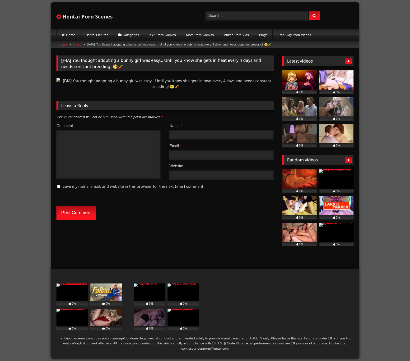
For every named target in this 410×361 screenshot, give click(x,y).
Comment (64, 126)
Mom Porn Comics (200, 35)
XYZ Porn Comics (162, 35)
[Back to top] (395, 347)
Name (175, 126)
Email (175, 146)
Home (70, 35)
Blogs (263, 35)
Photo (77, 44)
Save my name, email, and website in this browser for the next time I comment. (133, 186)
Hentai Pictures (96, 35)
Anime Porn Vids (236, 35)
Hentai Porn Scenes (87, 16)
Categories (131, 35)
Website (176, 166)
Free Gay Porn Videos (294, 35)
